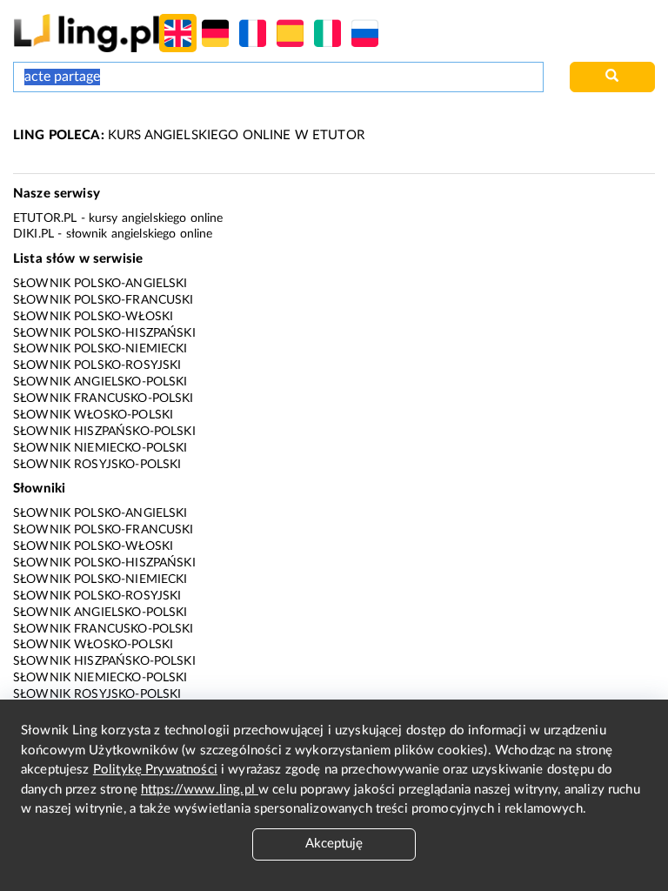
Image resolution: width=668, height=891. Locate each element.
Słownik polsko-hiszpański (104, 333)
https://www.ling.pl (199, 789)
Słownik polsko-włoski (93, 317)
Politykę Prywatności (155, 769)
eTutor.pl (45, 218)
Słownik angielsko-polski (100, 382)
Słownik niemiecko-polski (100, 448)
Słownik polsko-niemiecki (100, 349)
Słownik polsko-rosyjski (97, 365)
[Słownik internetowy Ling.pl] (86, 32)
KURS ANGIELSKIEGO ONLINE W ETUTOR (188, 135)
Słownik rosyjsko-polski (97, 465)
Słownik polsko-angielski (100, 284)
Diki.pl (33, 234)
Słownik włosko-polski (93, 415)
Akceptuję (334, 843)
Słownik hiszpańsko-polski (104, 431)
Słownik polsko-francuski (103, 300)
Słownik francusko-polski (103, 398)
